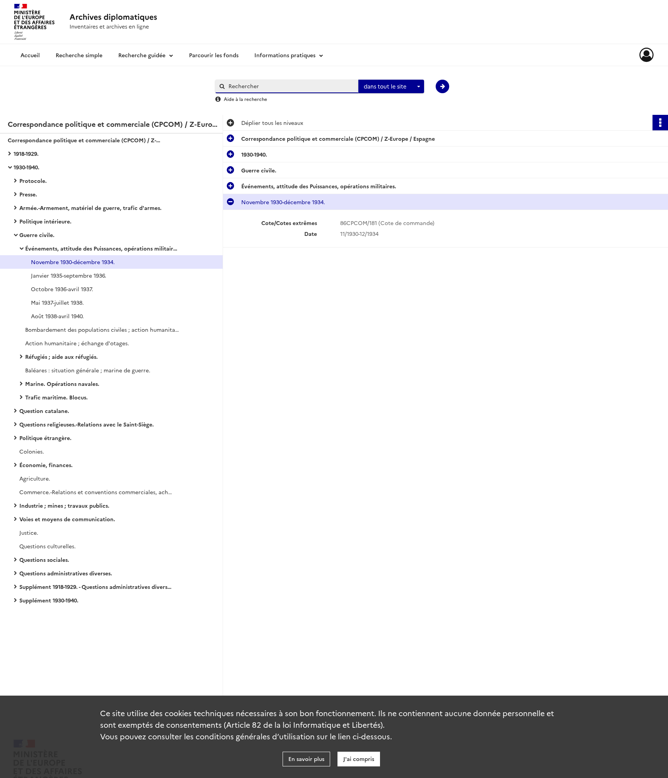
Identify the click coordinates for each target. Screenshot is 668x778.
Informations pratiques (284, 55)
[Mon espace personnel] (646, 55)
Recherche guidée (141, 55)
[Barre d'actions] (660, 122)
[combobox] (391, 87)
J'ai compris (358, 759)
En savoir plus (306, 759)
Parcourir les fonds (214, 55)
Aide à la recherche (245, 99)
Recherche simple (79, 55)
